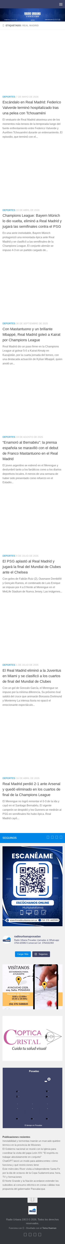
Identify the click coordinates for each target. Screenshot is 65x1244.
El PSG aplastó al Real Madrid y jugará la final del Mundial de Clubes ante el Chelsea (31, 566)
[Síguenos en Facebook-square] (48, 837)
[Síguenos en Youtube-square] (56, 837)
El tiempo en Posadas (33, 1125)
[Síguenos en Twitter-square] (52, 837)
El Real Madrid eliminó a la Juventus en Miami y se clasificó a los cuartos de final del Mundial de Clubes (31, 676)
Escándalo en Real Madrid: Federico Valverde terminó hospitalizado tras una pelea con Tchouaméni (31, 107)
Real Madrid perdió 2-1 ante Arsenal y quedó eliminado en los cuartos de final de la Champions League (31, 789)
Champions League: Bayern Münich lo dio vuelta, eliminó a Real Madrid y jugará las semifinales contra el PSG (32, 221)
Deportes (8, 96)
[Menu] (61, 4)
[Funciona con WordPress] (23, 1228)
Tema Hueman (49, 1228)
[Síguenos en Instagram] (61, 837)
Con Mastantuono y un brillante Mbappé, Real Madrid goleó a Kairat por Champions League (31, 334)
